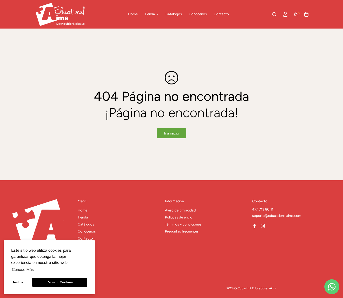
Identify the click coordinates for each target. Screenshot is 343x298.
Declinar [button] (18, 282)
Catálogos (173, 14)
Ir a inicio (171, 133)
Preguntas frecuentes (182, 231)
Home (133, 14)
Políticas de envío (178, 217)
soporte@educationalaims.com (276, 216)
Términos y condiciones (183, 224)
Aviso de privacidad (180, 210)
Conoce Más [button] (23, 269)
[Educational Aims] (60, 14)
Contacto (221, 14)
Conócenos (198, 14)
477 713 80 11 (262, 209)
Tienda (150, 14)
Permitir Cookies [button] (60, 282)
